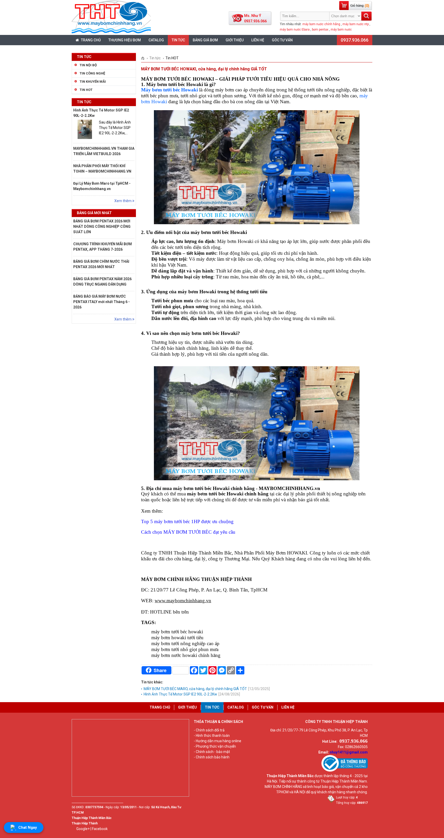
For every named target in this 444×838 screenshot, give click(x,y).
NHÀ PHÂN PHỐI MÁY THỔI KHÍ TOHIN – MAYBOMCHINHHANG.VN (102, 168)
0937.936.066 (354, 40)
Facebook (100, 829)
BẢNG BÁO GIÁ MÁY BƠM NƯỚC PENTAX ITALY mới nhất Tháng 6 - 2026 (101, 301)
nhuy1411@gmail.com (349, 752)
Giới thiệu (235, 40)
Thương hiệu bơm (124, 40)
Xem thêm (123, 201)
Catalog (156, 40)
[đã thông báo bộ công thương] (344, 770)
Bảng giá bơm (205, 40)
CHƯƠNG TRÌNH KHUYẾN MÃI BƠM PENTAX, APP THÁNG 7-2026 (102, 246)
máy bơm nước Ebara (295, 29)
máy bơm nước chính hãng (321, 24)
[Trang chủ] (144, 58)
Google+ (83, 829)
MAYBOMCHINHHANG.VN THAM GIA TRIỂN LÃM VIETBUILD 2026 (103, 151)
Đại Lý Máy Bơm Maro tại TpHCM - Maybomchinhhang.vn (102, 186)
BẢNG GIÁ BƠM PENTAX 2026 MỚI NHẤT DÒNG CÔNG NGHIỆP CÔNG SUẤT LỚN (102, 226)
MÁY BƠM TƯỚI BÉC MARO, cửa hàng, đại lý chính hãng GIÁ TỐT (207, 689)
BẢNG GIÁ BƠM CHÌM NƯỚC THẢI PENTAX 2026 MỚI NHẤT (101, 264)
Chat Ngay (27, 827)
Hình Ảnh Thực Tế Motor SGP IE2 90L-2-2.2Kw (101, 113)
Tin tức (178, 40)
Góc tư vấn (282, 40)
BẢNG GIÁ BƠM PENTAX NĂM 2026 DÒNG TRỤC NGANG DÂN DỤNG (102, 281)
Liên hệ (257, 40)
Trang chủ (90, 40)
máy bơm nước (341, 29)
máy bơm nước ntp (356, 24)
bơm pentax (320, 29)
